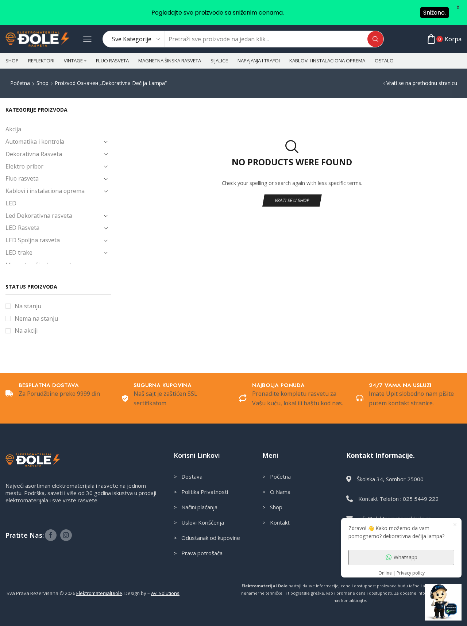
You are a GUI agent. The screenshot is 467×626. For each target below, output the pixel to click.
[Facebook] (51, 535)
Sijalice (219, 60)
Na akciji (26, 330)
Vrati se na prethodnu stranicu (421, 83)
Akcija (13, 129)
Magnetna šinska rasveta (169, 60)
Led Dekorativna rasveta (38, 216)
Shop (12, 60)
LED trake (18, 252)
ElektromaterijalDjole (99, 593)
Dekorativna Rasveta (33, 154)
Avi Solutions (165, 593)
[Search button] (375, 39)
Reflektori (41, 60)
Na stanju (28, 306)
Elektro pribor (24, 166)
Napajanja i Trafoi (259, 60)
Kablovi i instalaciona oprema (327, 60)
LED (10, 203)
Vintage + (75, 60)
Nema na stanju (36, 318)
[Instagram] (66, 535)
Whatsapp (405, 557)
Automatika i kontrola (34, 142)
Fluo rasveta (112, 60)
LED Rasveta (22, 228)
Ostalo (384, 60)
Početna (20, 83)
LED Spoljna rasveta (32, 240)
